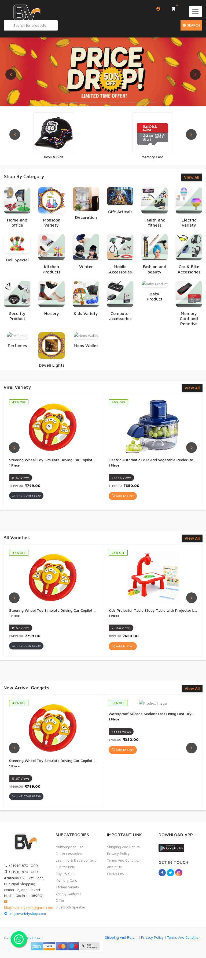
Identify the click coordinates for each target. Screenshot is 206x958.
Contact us (115, 873)
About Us (114, 867)
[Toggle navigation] (195, 11)
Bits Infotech (34, 938)
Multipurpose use (69, 847)
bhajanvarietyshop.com (27, 913)
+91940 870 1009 (23, 865)
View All (191, 177)
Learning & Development (76, 860)
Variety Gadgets (68, 894)
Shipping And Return (123, 847)
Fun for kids (65, 867)
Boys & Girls (65, 873)
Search (193, 25)
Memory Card (66, 880)
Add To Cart (124, 496)
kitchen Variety (67, 887)
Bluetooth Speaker (70, 907)
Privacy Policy (118, 853)
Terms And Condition (123, 860)
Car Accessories (69, 853)
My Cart (177, 5)
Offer (60, 900)
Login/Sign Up (158, 9)
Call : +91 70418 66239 (26, 495)
